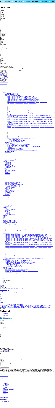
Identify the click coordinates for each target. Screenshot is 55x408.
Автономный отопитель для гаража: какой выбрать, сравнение (11, 288)
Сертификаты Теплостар (4, 299)
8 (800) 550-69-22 (3, 72)
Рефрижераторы (8, 153)
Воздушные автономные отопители (11, 93)
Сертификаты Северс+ (4, 297)
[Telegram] (11, 318)
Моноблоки (6, 1)
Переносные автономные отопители (11, 94)
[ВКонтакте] (1, 318)
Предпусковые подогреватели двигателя (12, 95)
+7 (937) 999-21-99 (4, 401)
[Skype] (10, 318)
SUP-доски (49, 307)
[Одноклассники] (2, 318)
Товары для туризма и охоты (10, 143)
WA (2, 81)
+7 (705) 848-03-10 (3, 76)
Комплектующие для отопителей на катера (29, 306)
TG (1, 81)
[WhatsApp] (8, 318)
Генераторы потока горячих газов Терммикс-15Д (12, 306)
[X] (5, 318)
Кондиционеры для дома (9, 151)
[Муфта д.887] (5, 313)
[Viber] (7, 318)
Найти (4, 218)
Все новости (2, 286)
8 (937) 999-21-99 (3, 74)
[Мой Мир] (4, 318)
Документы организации (5, 295)
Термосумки (7, 142)
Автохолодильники (8, 134)
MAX (4, 81)
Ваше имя (2, 335)
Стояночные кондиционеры (30, 1)
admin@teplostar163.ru (4, 78)
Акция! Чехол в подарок (4, 290)
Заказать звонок (3, 71)
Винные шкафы (8, 152)
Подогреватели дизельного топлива (11, 104)
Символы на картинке (4, 348)
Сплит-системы (16, 1)
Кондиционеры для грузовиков (10, 131)
